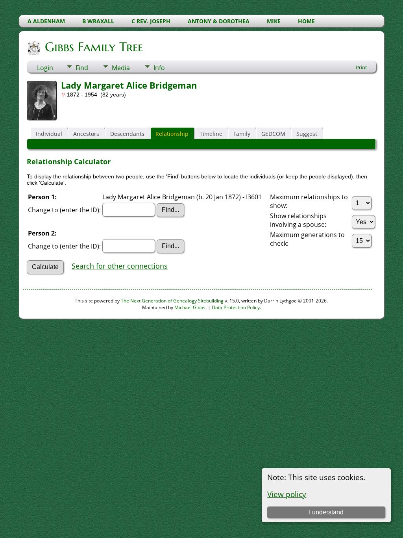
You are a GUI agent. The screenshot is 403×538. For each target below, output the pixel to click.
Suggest (306, 133)
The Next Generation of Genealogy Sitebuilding (172, 300)
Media (121, 67)
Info (159, 67)
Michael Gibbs (189, 307)
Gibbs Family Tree (94, 47)
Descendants (127, 133)
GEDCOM (273, 133)
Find (82, 67)
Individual (49, 133)
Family (241, 133)
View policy (286, 494)
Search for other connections (120, 266)
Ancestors (86, 133)
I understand (326, 512)
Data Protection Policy (236, 307)
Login (45, 67)
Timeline (211, 133)
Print (361, 67)
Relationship (172, 133)
